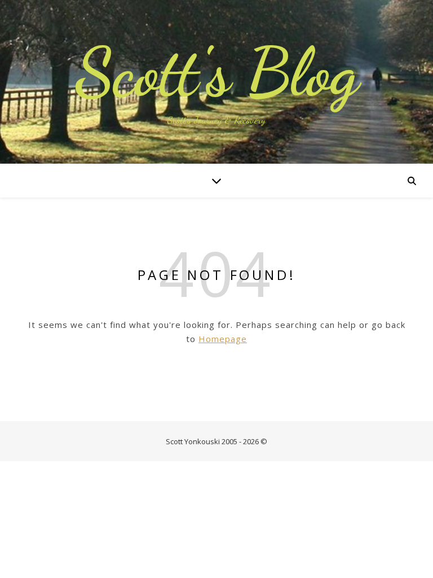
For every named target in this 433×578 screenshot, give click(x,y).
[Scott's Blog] (216, 82)
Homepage (222, 338)
